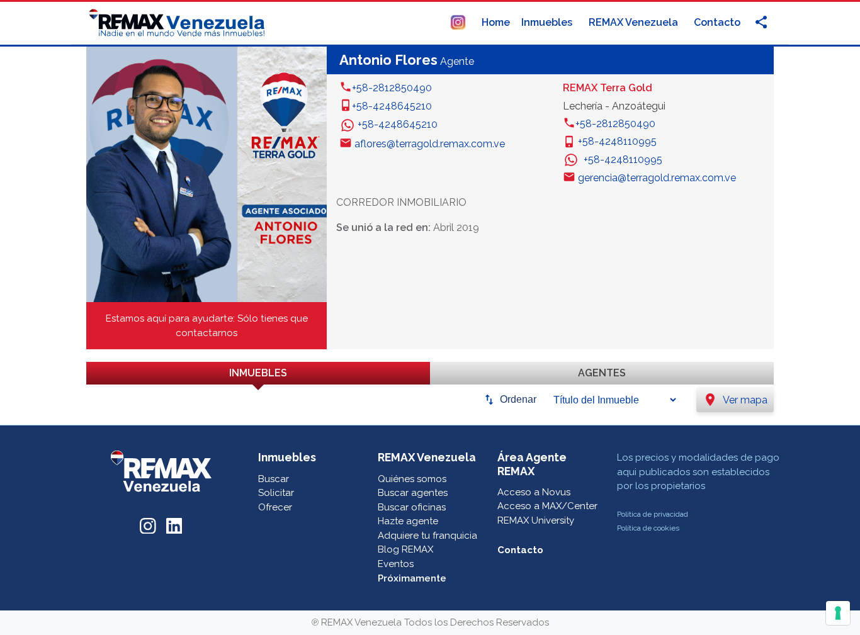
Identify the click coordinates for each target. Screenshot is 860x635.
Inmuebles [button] (548, 22)
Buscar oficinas (412, 507)
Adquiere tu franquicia (427, 535)
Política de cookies (648, 528)
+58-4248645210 (392, 106)
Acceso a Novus (533, 492)
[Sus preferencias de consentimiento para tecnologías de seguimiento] (838, 613)
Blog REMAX (405, 549)
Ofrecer (275, 507)
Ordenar (518, 399)
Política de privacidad (652, 514)
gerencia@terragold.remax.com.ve (657, 178)
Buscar (273, 479)
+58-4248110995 (617, 141)
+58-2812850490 (392, 88)
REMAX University (535, 520)
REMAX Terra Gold (607, 88)
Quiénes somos (412, 479)
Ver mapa (735, 399)
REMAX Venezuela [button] (635, 22)
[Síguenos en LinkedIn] (174, 524)
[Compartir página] (458, 22)
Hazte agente (408, 521)
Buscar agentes (413, 492)
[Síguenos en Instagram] (148, 524)
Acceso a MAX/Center (547, 506)
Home (496, 22)
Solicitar (276, 492)
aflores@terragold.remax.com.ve (429, 144)
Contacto (717, 22)
